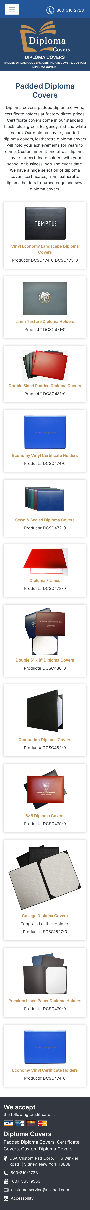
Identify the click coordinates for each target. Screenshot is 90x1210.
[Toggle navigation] (12, 9)
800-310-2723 (70, 10)
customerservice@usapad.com (40, 1189)
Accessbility (22, 1198)
